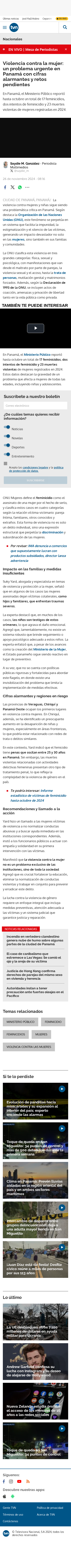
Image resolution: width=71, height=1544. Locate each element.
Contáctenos (10, 1521)
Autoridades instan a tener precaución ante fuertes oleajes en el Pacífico (35, 992)
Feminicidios (16, 1034)
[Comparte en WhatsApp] (20, 187)
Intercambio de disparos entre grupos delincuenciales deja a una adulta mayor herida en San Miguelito (34, 1227)
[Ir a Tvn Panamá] (34, 27)
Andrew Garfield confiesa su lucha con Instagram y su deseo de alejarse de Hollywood (34, 1371)
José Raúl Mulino (30, 18)
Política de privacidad (50, 1507)
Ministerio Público (37, 354)
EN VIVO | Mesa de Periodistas (33, 49)
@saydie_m (21, 171)
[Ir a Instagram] (11, 1481)
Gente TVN (9, 1507)
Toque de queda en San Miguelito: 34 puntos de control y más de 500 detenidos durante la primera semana (35, 1148)
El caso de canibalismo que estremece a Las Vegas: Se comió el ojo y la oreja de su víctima (34, 957)
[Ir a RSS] (29, 1481)
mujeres (18, 239)
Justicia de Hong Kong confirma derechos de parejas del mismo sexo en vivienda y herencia (34, 974)
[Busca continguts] (65, 27)
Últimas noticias (11, 18)
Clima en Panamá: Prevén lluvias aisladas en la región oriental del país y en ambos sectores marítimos (34, 1187)
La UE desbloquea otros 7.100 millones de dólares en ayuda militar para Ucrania (32, 1331)
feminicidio (53, 1022)
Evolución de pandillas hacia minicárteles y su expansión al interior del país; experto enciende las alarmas (32, 1108)
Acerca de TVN (46, 1514)
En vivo (63, 18)
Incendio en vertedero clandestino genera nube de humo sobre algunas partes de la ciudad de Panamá (35, 940)
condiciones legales (35, 467)
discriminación (52, 532)
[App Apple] (5, 1496)
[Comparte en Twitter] (12, 187)
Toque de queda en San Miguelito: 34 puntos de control (34, 1452)
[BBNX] (6, 1533)
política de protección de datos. (36, 469)
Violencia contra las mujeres (29, 1047)
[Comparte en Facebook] (5, 187)
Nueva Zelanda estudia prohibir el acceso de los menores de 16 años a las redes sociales (34, 1410)
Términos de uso (13, 1514)
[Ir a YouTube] (20, 1481)
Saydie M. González (33, 165)
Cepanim (47, 18)
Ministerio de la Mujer (49, 649)
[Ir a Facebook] (4, 1481)
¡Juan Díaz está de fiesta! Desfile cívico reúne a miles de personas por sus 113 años (35, 1269)
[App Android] (13, 1496)
